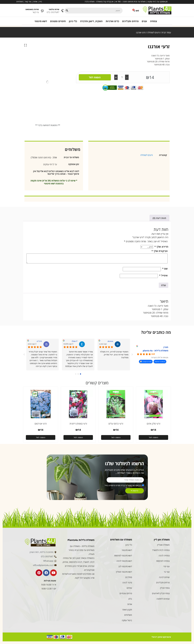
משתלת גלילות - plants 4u (155, 350)
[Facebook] (46, 572)
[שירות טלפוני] (62, 10)
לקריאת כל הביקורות (160, 361)
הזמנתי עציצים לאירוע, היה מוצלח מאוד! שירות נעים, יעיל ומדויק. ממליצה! (114, 355)
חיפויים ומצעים (58, 21)
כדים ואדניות (112, 21)
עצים (144, 21)
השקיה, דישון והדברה (91, 21)
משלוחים (19, 1)
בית (40, 1)
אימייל (163, 275)
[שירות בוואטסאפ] (42, 10)
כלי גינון (73, 21)
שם (165, 268)
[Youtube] (53, 572)
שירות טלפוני (54, 9)
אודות (35, 1)
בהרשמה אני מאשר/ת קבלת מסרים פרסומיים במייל (123, 485)
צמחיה (153, 21)
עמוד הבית (166, 32)
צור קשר (28, 1)
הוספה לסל (95, 77)
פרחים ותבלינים (130, 21)
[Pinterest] (39, 572)
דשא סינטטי (41, 21)
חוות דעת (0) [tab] (159, 218)
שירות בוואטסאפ (32, 9)
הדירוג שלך (161, 246)
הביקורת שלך (160, 251)
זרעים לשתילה (153, 32)
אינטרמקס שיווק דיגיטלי (161, 637)
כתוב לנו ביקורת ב (147, 361)
